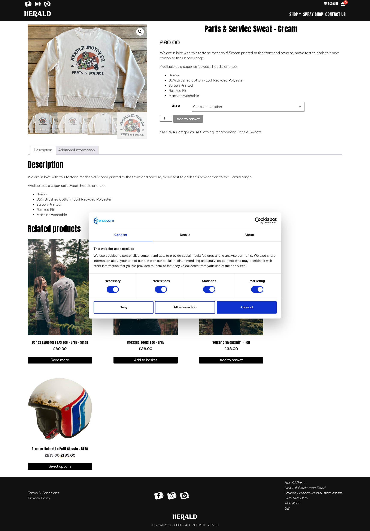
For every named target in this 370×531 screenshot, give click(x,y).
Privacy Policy (39, 498)
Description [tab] (43, 150)
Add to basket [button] (145, 360)
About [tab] (249, 235)
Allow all (246, 307)
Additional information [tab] (76, 150)
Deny (123, 307)
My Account (331, 4)
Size (176, 105)
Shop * (295, 14)
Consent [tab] (120, 235)
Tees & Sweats (249, 132)
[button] (140, 32)
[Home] (37, 14)
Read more (60, 360)
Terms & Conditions (43, 493)
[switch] (161, 289)
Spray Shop (313, 14)
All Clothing (204, 132)
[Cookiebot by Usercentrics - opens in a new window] (258, 220)
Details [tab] (185, 235)
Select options (60, 466)
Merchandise (226, 132)
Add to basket (188, 119)
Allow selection (185, 307)
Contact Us (335, 14)
